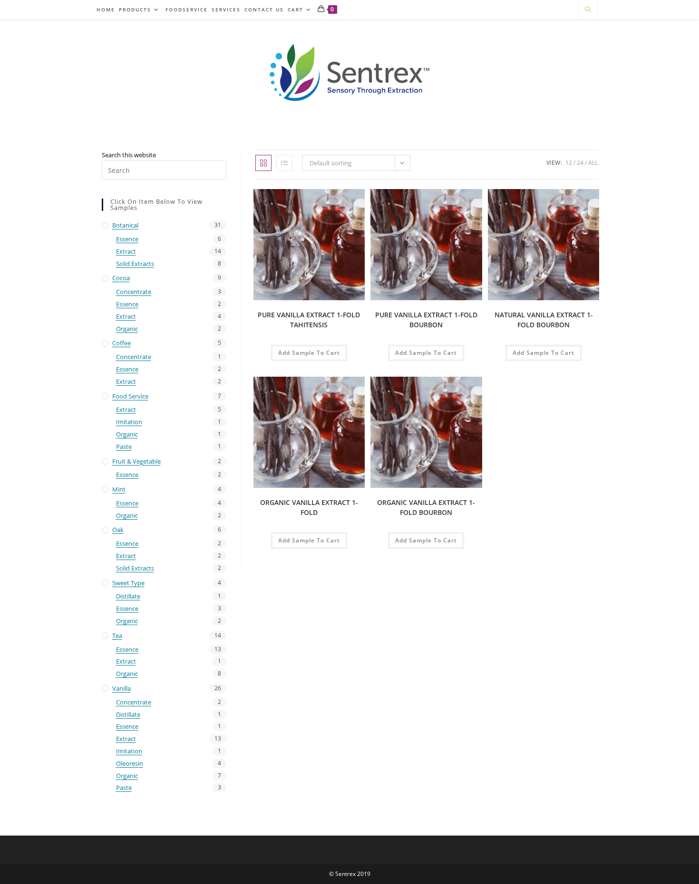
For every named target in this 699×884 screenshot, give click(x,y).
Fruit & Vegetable (136, 461)
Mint (119, 489)
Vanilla (121, 688)
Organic (127, 328)
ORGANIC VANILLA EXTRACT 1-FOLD (309, 507)
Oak (118, 529)
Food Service (130, 396)
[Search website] (587, 10)
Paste (124, 446)
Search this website (129, 155)
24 (580, 163)
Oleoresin (129, 763)
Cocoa (121, 278)
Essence (127, 239)
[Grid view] (263, 163)
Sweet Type (128, 583)
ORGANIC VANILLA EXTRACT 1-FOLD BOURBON (426, 507)
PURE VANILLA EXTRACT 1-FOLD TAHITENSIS (309, 319)
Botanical (125, 225)
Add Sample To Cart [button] (309, 353)
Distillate (128, 596)
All (593, 163)
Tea (117, 635)
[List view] (284, 163)
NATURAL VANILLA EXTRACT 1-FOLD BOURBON (544, 319)
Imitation (129, 422)
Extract (126, 251)
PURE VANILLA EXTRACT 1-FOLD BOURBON (426, 319)
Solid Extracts (135, 263)
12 (568, 163)
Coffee (121, 343)
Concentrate (133, 291)
